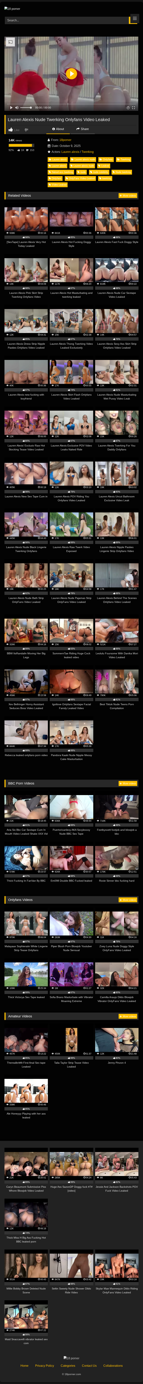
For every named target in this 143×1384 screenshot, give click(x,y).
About (59, 129)
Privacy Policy (44, 1365)
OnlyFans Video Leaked (82, 178)
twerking (106, 178)
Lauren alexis (70, 151)
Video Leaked (59, 184)
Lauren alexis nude (85, 159)
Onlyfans (108, 159)
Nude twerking (123, 172)
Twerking (88, 151)
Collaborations (113, 1365)
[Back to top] (131, 1373)
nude (83, 172)
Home (24, 1365)
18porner (65, 140)
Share (84, 129)
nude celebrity (100, 172)
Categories (68, 1365)
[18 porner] (71, 8)
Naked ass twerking (62, 172)
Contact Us (89, 1365)
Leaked (105, 165)
